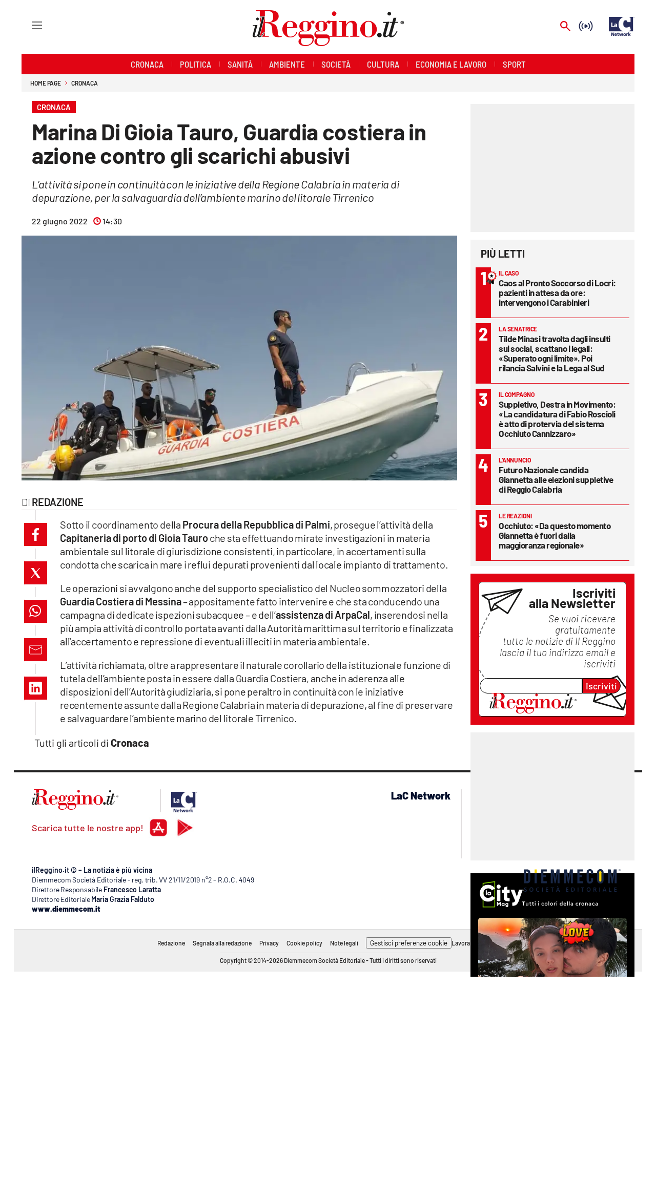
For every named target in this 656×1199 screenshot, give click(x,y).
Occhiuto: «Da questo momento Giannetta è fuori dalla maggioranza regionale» (554, 535)
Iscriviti (601, 685)
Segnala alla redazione (222, 942)
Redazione (171, 942)
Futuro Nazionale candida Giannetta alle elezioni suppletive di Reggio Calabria (556, 479)
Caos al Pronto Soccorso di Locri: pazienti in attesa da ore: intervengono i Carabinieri (557, 292)
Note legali (344, 942)
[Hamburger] (27, 25)
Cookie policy (304, 942)
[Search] (565, 27)
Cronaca (84, 83)
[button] (35, 534)
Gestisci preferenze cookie (408, 943)
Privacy (269, 942)
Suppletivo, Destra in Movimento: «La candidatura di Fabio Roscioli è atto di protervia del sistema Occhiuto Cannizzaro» (557, 418)
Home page (45, 83)
